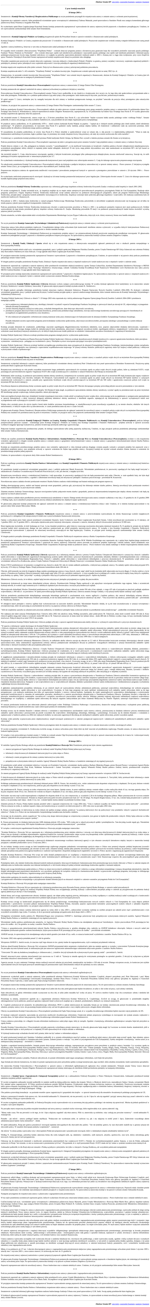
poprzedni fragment (127, 2)
